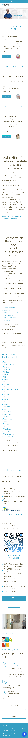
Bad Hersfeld (9, 365)
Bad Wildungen (10, 369)
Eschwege (8, 382)
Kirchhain (8, 402)
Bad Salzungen (10, 367)
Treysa (6, 424)
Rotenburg (8, 419)
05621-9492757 (18, 674)
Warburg (7, 429)
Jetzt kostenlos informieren (15, 598)
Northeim (8, 412)
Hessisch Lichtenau (11, 389)
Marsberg (7, 407)
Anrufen (14, 716)
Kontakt (14, 711)
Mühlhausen (9, 409)
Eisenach (7, 374)
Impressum (13, 733)
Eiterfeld (7, 377)
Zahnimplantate (10, 308)
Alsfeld (6, 362)
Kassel (6, 399)
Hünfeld (7, 397)
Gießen (7, 384)
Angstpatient (9, 310)
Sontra (6, 422)
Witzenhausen (9, 434)
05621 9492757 (14, 1)
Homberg (7, 392)
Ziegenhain (8, 436)
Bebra (6, 372)
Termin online (14, 705)
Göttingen (8, 387)
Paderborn (8, 414)
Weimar (7, 431)
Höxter (6, 394)
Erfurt (6, 379)
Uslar (6, 426)
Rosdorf (7, 417)
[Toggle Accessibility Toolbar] (24, 734)
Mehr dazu (6, 56)
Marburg (7, 404)
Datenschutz (6, 735)
